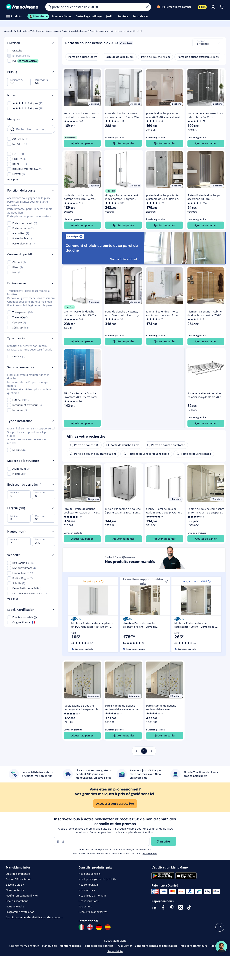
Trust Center (124, 945)
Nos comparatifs (89, 884)
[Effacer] (147, 7)
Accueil (8, 31)
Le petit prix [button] (91, 581)
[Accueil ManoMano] (22, 7)
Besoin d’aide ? (15, 884)
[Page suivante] (151, 751)
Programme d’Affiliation (20, 912)
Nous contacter (15, 890)
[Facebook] (163, 907)
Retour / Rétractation (18, 879)
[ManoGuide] (221, 947)
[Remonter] (219, 927)
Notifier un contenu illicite (22, 895)
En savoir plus (150, 853)
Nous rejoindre (15, 906)
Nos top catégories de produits (97, 879)
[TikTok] (189, 907)
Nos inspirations (89, 901)
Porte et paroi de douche (74, 31)
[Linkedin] (154, 907)
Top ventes (85, 906)
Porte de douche (98, 31)
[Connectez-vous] (213, 7)
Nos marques (87, 890)
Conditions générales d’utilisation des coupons (34, 917)
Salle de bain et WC (24, 31)
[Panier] (222, 7)
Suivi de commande (18, 873)
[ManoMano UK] (90, 927)
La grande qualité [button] (194, 581)
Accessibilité (115, 951)
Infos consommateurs (193, 945)
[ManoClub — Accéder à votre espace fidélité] (202, 7)
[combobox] (208, 43)
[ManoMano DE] (99, 927)
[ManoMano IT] (81, 927)
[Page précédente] (137, 751)
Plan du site (49, 945)
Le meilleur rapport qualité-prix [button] (143, 581)
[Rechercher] (49, 6)
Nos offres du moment (92, 895)
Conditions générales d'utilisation (156, 945)
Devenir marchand (17, 901)
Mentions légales (70, 945)
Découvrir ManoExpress (93, 912)
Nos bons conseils (90, 873)
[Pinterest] (172, 907)
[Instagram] (180, 907)
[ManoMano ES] (108, 927)
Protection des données (98, 945)
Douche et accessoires (47, 31)
